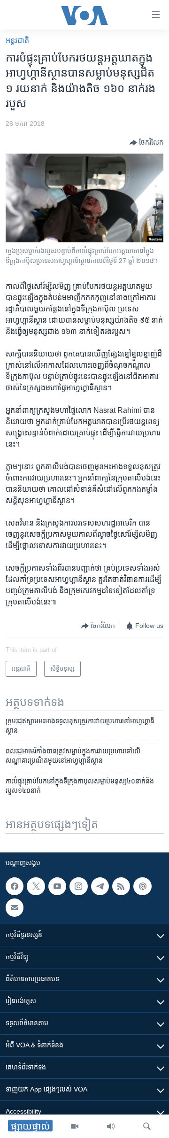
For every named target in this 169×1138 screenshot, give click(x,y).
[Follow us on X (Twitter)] (36, 886)
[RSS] (121, 886)
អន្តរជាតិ (17, 41)
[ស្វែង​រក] (147, 1126)
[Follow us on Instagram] (78, 886)
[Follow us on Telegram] (100, 886)
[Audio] (111, 1126)
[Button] (146, 142)
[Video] (75, 1126)
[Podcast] (142, 886)
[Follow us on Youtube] (57, 886)
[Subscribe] (14, 907)
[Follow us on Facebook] (14, 886)
